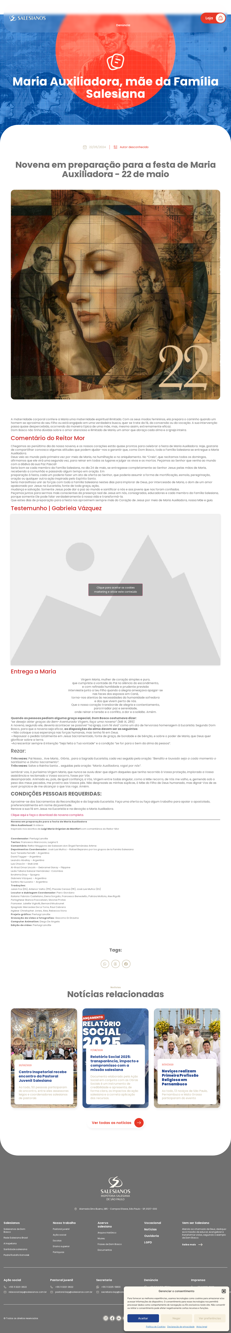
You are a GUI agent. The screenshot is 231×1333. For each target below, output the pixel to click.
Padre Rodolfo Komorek (16, 1255)
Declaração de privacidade (181, 1326)
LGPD (148, 1242)
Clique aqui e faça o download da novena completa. (47, 815)
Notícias (150, 1229)
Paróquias (58, 1252)
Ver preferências (210, 1318)
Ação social (59, 1234)
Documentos (105, 1249)
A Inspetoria (10, 1243)
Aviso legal (201, 1326)
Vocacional (152, 1223)
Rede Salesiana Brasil (16, 1237)
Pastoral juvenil (61, 1229)
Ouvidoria (151, 1236)
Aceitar (143, 1318)
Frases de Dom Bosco (110, 1244)
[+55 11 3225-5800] (97, 1287)
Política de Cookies (155, 1326)
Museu (101, 1238)
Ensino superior (61, 1246)
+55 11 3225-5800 (111, 1286)
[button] (224, 1291)
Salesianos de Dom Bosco (14, 1230)
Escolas (57, 1240)
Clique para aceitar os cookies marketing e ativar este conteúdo (115, 590)
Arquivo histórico (107, 1232)
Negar (176, 1318)
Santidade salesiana (15, 1249)
